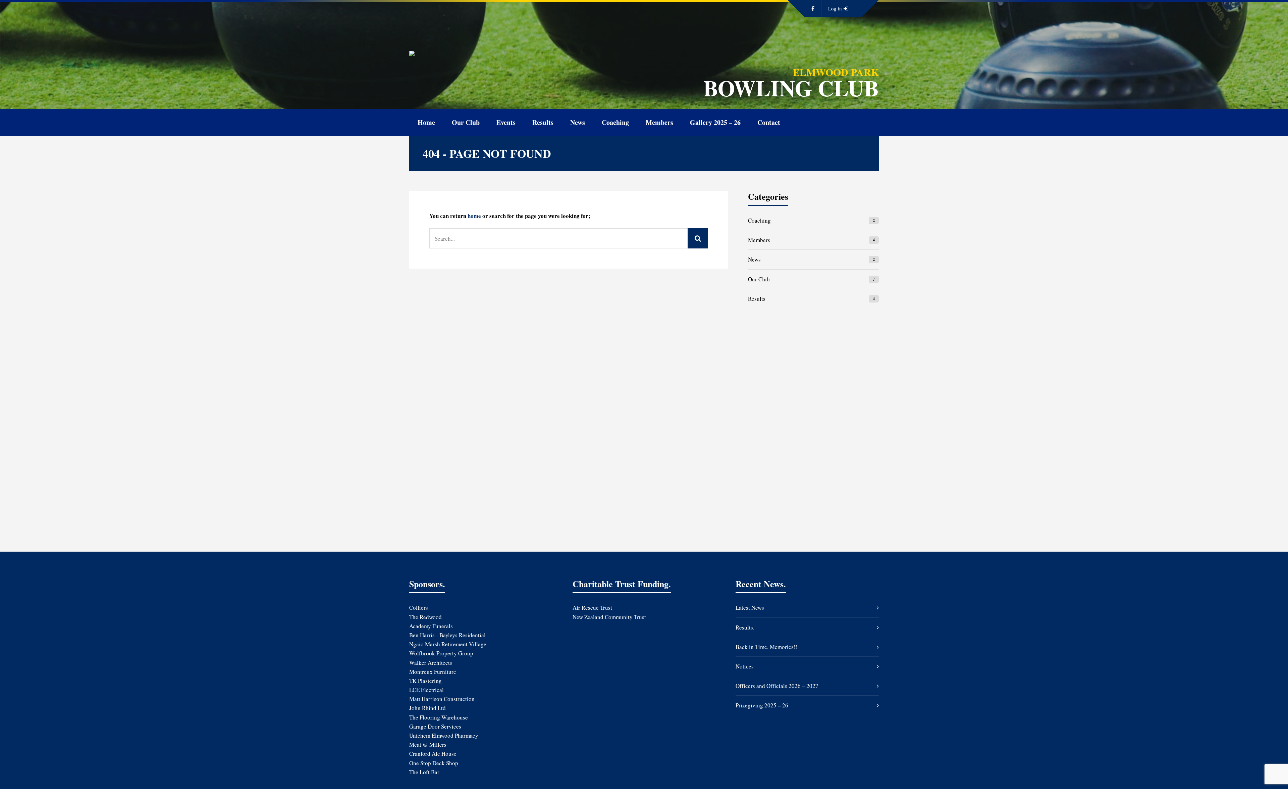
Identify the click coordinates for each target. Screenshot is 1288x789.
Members (659, 122)
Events (506, 122)
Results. (745, 627)
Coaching (615, 122)
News (577, 122)
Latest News (750, 607)
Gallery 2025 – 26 (715, 122)
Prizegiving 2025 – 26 (762, 705)
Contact (768, 122)
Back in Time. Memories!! (767, 647)
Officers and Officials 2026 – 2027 (777, 686)
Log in (835, 8)
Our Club (466, 122)
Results (542, 122)
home (474, 216)
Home (426, 122)
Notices (745, 666)
